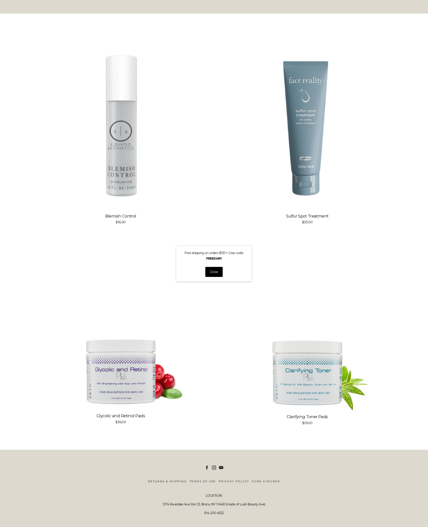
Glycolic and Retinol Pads (121, 416)
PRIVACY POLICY (234, 481)
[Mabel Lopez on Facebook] (207, 467)
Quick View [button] (120, 120)
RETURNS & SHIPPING (167, 481)
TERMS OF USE (202, 481)
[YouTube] (221, 467)
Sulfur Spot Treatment (307, 216)
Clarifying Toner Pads (307, 417)
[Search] (33, 7)
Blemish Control (120, 216)
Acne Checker (266, 481)
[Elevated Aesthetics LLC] (214, 467)
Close (214, 272)
